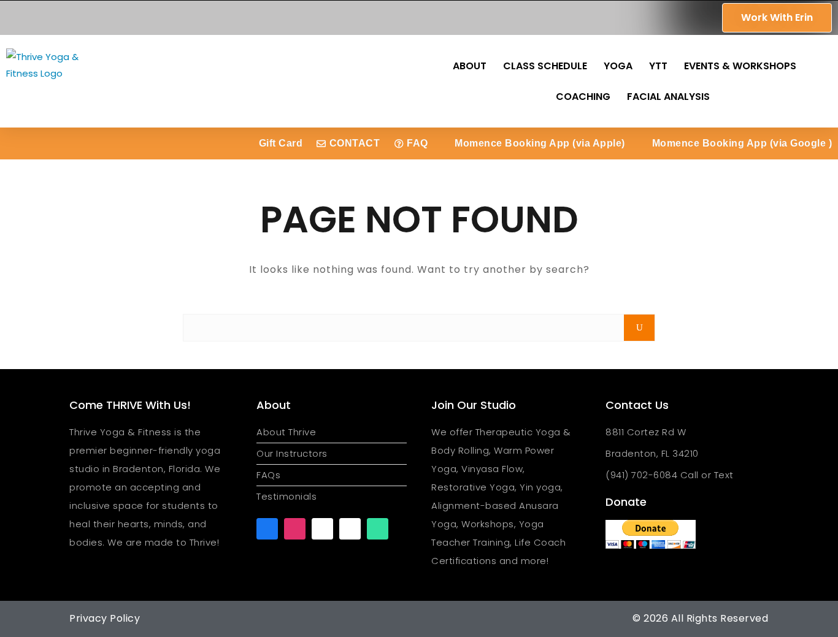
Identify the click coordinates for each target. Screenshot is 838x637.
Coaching (583, 97)
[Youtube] (322, 529)
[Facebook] (267, 529)
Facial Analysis (668, 97)
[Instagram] (295, 529)
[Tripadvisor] (377, 529)
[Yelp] (350, 529)
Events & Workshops (740, 66)
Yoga (618, 66)
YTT (658, 66)
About (469, 66)
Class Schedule (545, 66)
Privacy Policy (104, 618)
